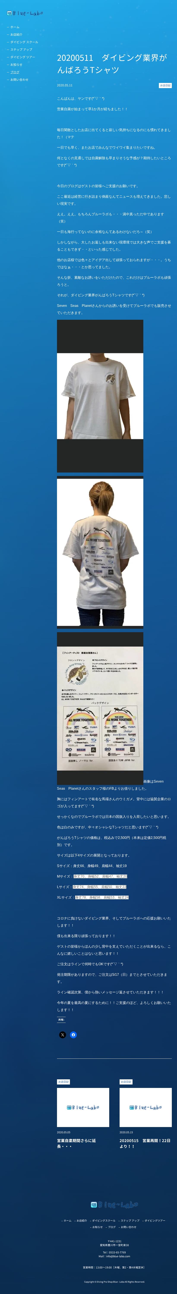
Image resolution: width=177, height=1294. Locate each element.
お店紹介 (16, 34)
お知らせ (16, 65)
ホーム (14, 27)
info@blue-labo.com (118, 1256)
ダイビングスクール (103, 1220)
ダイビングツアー (155, 1220)
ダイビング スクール (24, 42)
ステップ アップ (21, 49)
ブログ (14, 72)
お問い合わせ (19, 80)
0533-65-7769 (117, 1252)
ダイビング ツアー (22, 57)
